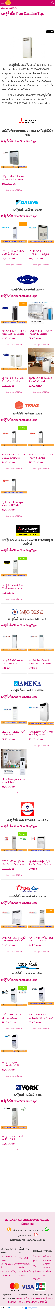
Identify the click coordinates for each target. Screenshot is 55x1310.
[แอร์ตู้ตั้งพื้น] (27, 47)
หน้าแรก (4, 8)
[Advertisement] (27, 23)
